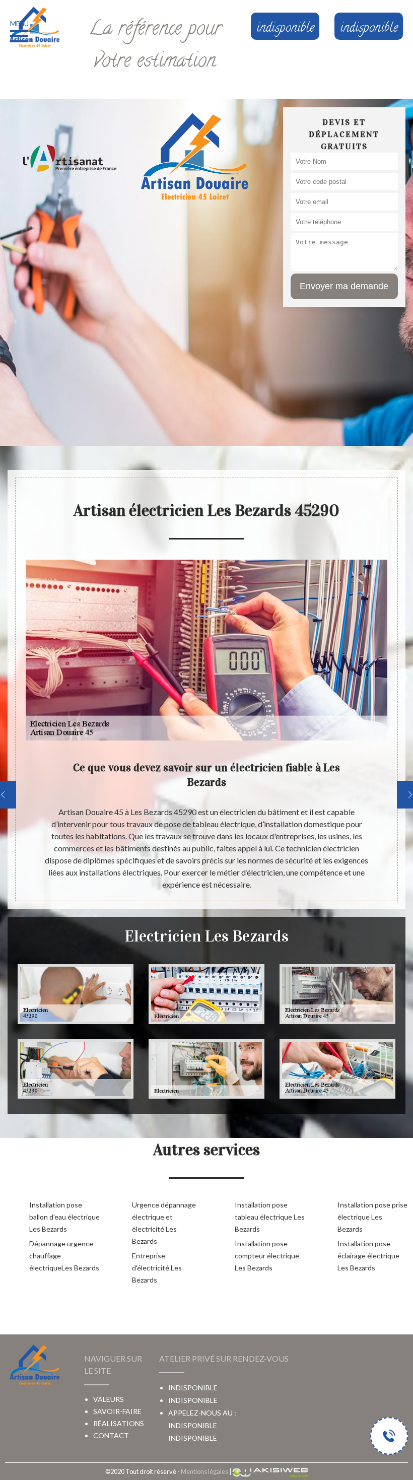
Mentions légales (204, 1471)
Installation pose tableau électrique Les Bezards (270, 1216)
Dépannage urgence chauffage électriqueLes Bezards (64, 1255)
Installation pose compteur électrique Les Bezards (267, 1255)
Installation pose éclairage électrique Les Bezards (368, 1255)
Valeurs (108, 1399)
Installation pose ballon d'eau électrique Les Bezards (64, 1216)
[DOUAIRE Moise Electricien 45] (34, 27)
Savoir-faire (117, 1411)
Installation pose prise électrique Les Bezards (372, 1216)
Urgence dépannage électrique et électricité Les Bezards (164, 1222)
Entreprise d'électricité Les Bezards (157, 1267)
